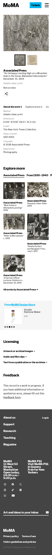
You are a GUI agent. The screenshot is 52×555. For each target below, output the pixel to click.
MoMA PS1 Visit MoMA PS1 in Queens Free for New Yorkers (38, 466)
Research (9, 431)
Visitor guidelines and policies (19, 542)
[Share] (6, 94)
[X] (21, 484)
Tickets (35, 5)
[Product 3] (9, 327)
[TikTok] (14, 490)
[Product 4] (11, 327)
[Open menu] (47, 5)
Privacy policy (11, 536)
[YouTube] (14, 495)
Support (8, 424)
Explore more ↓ (34, 107)
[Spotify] (21, 490)
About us (9, 417)
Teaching (9, 437)
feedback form (12, 397)
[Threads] (6, 490)
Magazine (9, 444)
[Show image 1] (20, 60)
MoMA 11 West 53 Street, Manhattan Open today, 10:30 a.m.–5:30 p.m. (11, 469)
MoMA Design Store (23, 304)
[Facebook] (14, 484)
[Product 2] (7, 327)
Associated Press (14, 70)
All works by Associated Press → (20, 289)
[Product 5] (14, 327)
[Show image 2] (32, 60)
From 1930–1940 (37, 175)
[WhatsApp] (6, 495)
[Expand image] (26, 33)
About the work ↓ (12, 107)
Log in (45, 418)
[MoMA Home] (11, 5)
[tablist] (26, 60)
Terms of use (29, 536)
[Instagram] (6, 484)
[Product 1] (5, 327)
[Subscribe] (47, 512)
